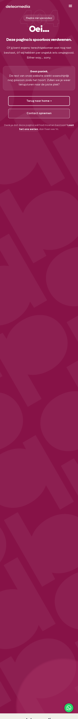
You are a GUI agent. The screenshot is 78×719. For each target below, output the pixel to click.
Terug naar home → (39, 101)
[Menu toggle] (70, 6)
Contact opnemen (39, 113)
